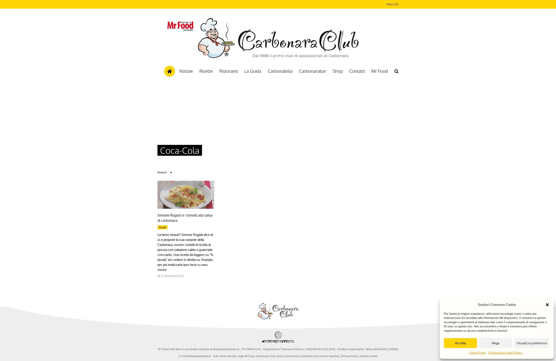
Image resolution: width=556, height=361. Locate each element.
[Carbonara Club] (278, 57)
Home (169, 71)
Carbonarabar (312, 71)
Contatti (357, 71)
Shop (338, 71)
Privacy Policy (349, 356)
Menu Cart (393, 4)
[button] (547, 305)
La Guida (252, 71)
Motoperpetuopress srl (226, 349)
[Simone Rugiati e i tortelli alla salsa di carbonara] (185, 207)
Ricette (206, 71)
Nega (495, 343)
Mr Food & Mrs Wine (170, 349)
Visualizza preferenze (531, 343)
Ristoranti (228, 71)
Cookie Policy (477, 352)
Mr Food (379, 71)
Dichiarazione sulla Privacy (505, 352)
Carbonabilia (280, 71)
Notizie (186, 71)
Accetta (460, 343)
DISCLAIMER (389, 349)
